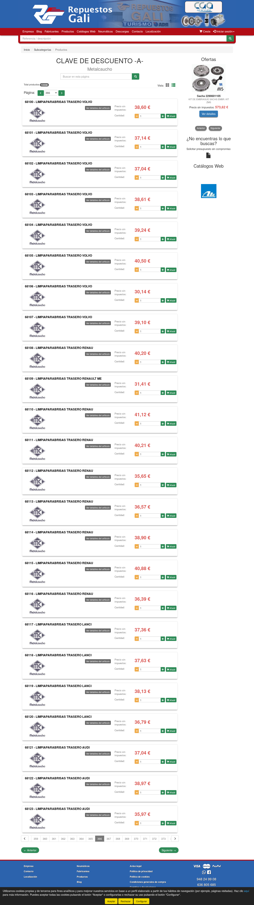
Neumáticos (105, 31)
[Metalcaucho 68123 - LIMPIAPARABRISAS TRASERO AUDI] (37, 821)
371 (145, 838)
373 (163, 838)
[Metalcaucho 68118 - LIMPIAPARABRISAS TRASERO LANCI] (37, 667)
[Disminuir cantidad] (137, 116)
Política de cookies (140, 876)
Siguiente (169, 850)
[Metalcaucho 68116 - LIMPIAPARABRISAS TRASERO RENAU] (37, 606)
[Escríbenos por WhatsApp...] (204, 872)
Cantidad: (120, 115)
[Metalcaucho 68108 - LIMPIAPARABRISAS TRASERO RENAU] (37, 360)
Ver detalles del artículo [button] (98, 107)
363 (72, 838)
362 (63, 838)
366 (99, 838)
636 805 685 (206, 884)
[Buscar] (230, 38)
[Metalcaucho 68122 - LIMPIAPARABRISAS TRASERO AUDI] (37, 790)
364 (81, 838)
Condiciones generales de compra (148, 882)
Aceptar (111, 901)
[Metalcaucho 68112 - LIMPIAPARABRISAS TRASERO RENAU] (37, 483)
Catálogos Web (86, 31)
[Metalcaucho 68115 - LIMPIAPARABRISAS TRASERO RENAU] (37, 575)
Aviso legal (136, 866)
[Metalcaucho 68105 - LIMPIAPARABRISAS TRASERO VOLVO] (37, 268)
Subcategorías (42, 49)
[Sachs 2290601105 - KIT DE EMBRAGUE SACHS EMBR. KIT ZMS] (208, 78)
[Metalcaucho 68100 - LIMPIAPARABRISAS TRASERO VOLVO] (37, 114)
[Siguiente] (175, 838)
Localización (153, 31)
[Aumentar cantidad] (163, 116)
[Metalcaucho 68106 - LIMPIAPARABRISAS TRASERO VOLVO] (37, 298)
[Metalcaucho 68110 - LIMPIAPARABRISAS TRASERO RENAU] (37, 421)
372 (154, 838)
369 (127, 838)
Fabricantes (52, 31)
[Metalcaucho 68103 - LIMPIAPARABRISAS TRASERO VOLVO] (37, 206)
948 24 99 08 (206, 878)
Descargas (122, 31)
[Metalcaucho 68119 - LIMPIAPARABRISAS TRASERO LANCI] (37, 698)
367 (109, 838)
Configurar (141, 901)
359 (36, 838)
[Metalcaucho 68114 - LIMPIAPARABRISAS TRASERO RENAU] (37, 544)
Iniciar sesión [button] (224, 31)
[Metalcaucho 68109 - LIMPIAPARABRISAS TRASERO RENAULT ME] (37, 391)
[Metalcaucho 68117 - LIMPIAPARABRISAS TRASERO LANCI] (37, 637)
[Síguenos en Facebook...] (209, 872)
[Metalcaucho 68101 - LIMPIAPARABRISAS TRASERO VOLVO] (37, 145)
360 (45, 838)
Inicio (27, 49)
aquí (246, 891)
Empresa (28, 31)
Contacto (137, 31)
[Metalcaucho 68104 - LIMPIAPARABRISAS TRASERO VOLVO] (37, 237)
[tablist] (208, 97)
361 (54, 838)
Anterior (30, 850)
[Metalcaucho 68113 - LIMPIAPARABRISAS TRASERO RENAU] (37, 514)
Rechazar (126, 901)
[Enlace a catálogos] (208, 190)
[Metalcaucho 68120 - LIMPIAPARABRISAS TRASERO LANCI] (37, 729)
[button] (168, 85)
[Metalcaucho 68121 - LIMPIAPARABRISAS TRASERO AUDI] (37, 760)
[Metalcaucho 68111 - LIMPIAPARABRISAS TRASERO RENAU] (37, 452)
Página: (29, 92)
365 (90, 838)
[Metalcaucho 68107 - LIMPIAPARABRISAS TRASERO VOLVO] (37, 329)
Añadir (172, 116)
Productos (68, 31)
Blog (39, 31)
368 (118, 838)
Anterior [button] (201, 128)
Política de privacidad (141, 871)
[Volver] (24, 838)
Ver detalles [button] (209, 114)
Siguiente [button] (215, 128)
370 (136, 838)
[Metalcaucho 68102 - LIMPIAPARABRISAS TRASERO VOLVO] (37, 176)
